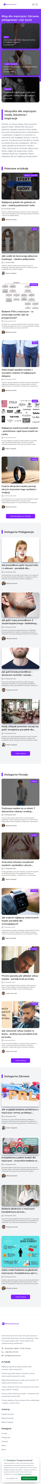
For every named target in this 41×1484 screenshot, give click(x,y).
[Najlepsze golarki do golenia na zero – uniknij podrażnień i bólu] (20, 186)
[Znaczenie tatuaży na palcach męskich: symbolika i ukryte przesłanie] (20, 845)
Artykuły (6, 1362)
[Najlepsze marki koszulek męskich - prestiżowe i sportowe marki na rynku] (20, 411)
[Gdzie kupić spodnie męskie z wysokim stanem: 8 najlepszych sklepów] (20, 353)
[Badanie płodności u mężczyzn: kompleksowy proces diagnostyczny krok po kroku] (20, 1195)
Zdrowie (5, 1441)
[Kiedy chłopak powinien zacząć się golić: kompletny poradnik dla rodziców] (20, 711)
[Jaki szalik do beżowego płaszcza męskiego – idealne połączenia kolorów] (20, 239)
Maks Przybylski (11, 745)
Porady (4, 1433)
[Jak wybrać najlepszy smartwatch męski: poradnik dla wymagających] (20, 901)
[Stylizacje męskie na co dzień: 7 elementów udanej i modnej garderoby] (20, 792)
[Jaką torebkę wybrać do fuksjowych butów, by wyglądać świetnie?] (20, 35)
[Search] (37, 4)
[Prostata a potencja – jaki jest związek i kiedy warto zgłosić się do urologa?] (20, 89)
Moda (4, 1450)
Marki (4, 1445)
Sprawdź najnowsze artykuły (20, 516)
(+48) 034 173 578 (11, 1352)
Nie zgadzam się (12, 1478)
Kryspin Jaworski (12, 690)
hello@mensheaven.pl (13, 1356)
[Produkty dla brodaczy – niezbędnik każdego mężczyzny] (20, 62)
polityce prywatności (24, 1474)
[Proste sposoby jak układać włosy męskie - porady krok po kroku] (20, 959)
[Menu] (33, 4)
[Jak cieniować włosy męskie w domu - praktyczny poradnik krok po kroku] (20, 1014)
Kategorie (6, 1428)
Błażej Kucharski (11, 583)
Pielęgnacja (6, 1437)
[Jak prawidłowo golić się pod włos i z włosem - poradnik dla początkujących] (20, 549)
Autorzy (6, 1409)
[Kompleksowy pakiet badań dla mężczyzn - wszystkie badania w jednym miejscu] (20, 1146)
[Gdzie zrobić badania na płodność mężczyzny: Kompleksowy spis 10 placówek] (20, 1251)
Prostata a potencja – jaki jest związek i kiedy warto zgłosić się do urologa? (19, 95)
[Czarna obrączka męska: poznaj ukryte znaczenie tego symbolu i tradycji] (20, 470)
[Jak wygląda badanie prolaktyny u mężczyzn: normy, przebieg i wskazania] (20, 1094)
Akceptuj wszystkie (29, 1478)
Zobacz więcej (20, 753)
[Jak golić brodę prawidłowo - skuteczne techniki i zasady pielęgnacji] (20, 658)
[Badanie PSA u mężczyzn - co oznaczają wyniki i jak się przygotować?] (20, 295)
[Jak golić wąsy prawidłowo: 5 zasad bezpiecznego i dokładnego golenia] (20, 605)
